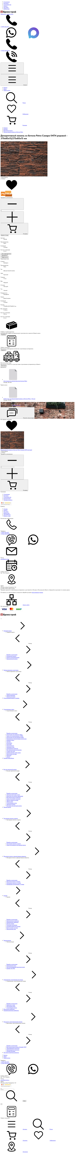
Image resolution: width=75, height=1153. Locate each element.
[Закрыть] (1, 1088)
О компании (7, 2)
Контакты (6, 3)
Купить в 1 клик (4, 235)
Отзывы (6, 509)
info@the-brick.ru (5, 559)
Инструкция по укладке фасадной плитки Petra (15, 381)
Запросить (3, 350)
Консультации (7, 498)
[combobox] (37, 1089)
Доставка (6, 7)
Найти (24, 1101)
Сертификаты (7, 514)
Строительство (7, 4)
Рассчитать (3, 365)
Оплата (5, 6)
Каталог (25, 84)
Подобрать (3, 334)
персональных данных (37, 592)
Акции (5, 89)
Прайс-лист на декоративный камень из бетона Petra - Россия (19, 398)
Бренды (5, 87)
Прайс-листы (7, 90)
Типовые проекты (8, 500)
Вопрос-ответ (7, 516)
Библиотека (6, 8)
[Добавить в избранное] (12, 190)
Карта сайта (26, 605)
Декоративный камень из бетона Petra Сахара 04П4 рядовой (16, 450)
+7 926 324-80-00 (5, 50)
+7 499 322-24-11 (5, 26)
